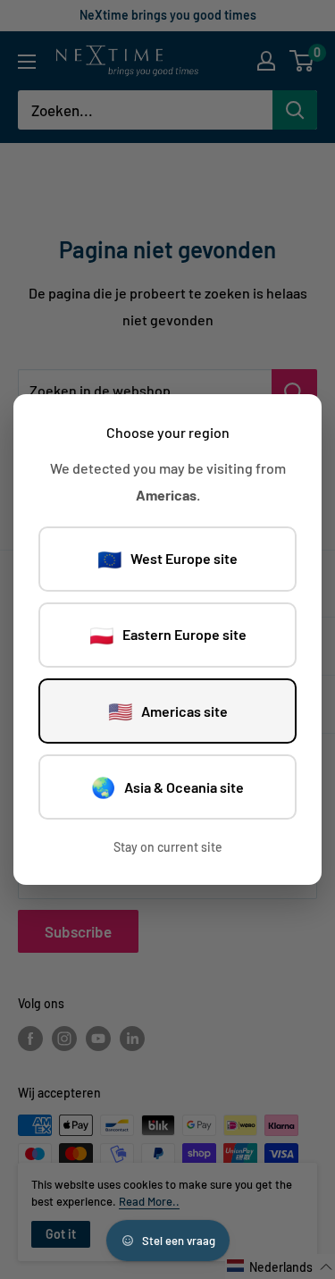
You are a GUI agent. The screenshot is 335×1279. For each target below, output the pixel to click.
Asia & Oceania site (167, 786)
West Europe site (167, 558)
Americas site (168, 710)
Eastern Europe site (168, 634)
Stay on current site (167, 846)
